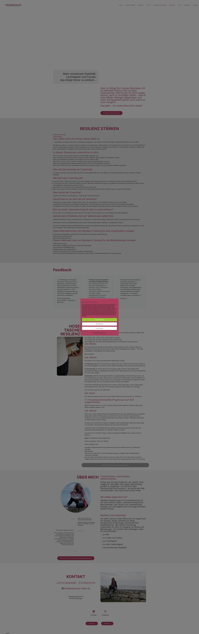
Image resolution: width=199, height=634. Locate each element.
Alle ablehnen (99, 324)
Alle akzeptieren (99, 319)
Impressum (103, 333)
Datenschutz (96, 333)
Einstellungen (99, 328)
